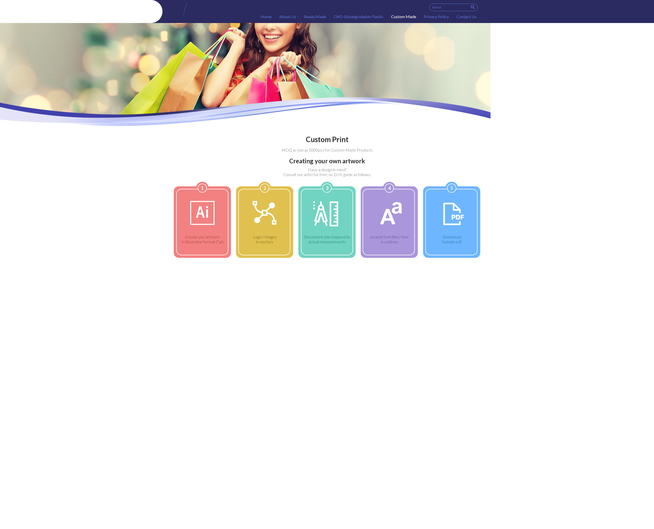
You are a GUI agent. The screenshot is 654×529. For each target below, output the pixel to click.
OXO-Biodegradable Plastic (358, 16)
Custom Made (403, 16)
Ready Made (315, 16)
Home (266, 16)
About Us (287, 16)
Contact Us (466, 16)
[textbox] (453, 7)
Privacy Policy (436, 16)
